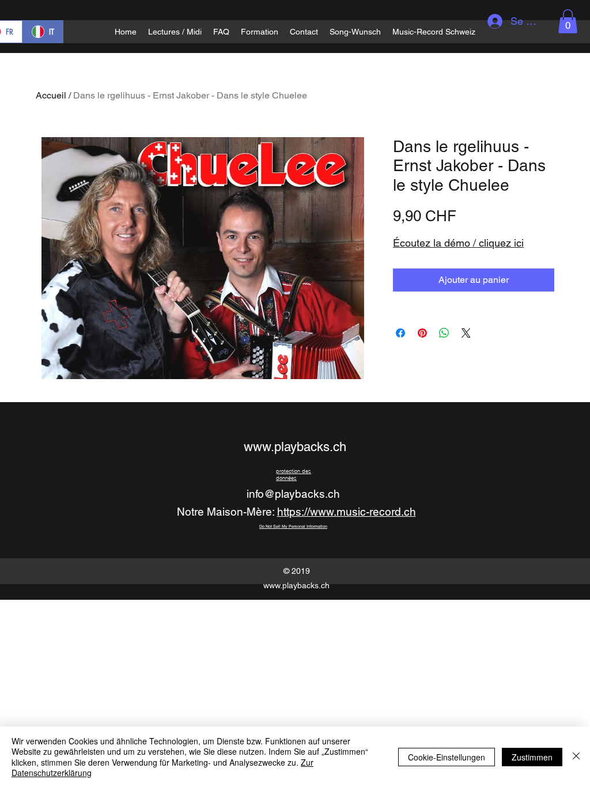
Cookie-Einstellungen (446, 757)
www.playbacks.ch (295, 447)
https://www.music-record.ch (346, 511)
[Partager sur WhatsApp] (444, 333)
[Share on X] (466, 333)
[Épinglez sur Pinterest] (422, 333)
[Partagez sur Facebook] (400, 333)
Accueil (51, 95)
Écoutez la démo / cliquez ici (458, 243)
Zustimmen (532, 757)
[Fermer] (576, 757)
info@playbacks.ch (293, 493)
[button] (568, 21)
